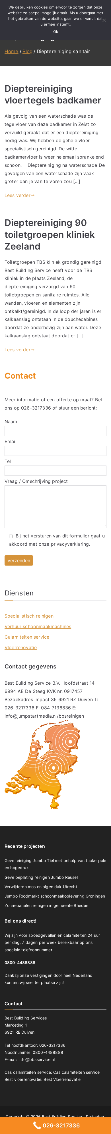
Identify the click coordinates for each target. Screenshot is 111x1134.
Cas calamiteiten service (76, 1072)
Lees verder (17, 195)
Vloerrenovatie (21, 647)
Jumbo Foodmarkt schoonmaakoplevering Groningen (55, 896)
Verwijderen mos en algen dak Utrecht (41, 886)
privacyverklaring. (70, 544)
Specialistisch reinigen (29, 616)
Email (11, 441)
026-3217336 (36, 408)
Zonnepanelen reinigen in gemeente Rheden (46, 905)
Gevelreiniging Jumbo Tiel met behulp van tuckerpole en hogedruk (55, 864)
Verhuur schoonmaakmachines (38, 626)
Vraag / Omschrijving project (36, 481)
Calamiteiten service (27, 637)
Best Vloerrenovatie (62, 1079)
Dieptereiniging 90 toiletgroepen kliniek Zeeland (50, 234)
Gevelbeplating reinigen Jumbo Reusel (41, 877)
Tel (8, 461)
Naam (11, 421)
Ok (55, 31)
